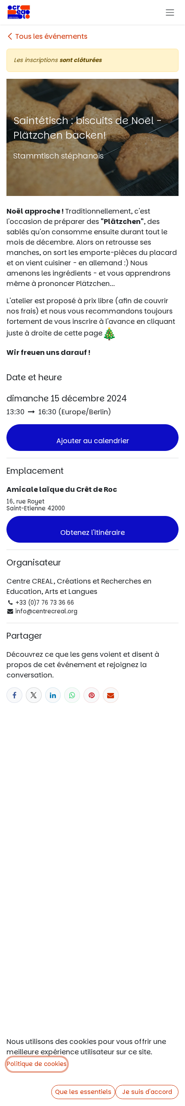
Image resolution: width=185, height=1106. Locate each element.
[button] (92, 437)
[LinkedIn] (53, 695)
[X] (34, 695)
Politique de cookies (37, 1064)
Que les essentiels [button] (83, 1091)
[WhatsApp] (72, 695)
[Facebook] (14, 695)
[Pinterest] (91, 695)
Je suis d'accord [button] (147, 1091)
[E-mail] (111, 695)
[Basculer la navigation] (170, 12)
